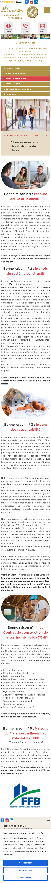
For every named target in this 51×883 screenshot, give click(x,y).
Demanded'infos (8, 30)
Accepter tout (25, 863)
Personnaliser (25, 870)
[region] (25, 856)
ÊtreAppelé (25, 30)
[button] (47, 10)
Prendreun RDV (42, 30)
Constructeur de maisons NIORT (18, 829)
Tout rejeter (25, 878)
